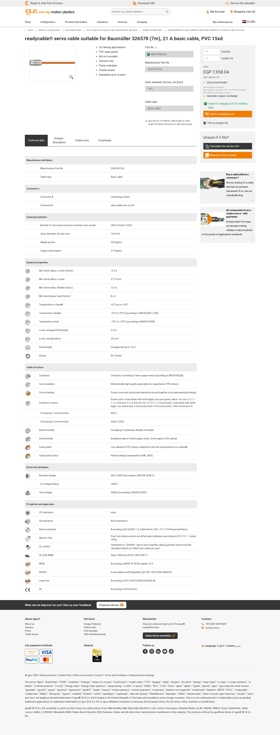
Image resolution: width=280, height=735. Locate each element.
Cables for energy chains (49, 30)
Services (122, 22)
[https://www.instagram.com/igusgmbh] (151, 651)
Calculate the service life (223, 147)
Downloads (104, 140)
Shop (28, 22)
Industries (102, 22)
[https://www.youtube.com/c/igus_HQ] (164, 651)
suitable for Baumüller (152, 30)
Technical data (36, 140)
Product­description (59, 140)
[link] (227, 147)
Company (142, 22)
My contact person (223, 22)
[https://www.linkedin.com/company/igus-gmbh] (158, 651)
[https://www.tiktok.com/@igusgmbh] (171, 651)
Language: (215, 646)
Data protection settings (141, 675)
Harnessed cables (73, 30)
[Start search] (167, 12)
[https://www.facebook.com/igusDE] (145, 651)
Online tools (82, 140)
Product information (76, 22)
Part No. (149, 47)
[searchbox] (138, 12)
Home (30, 30)
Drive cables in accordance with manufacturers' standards (112, 30)
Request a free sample (221, 156)
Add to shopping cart (219, 115)
